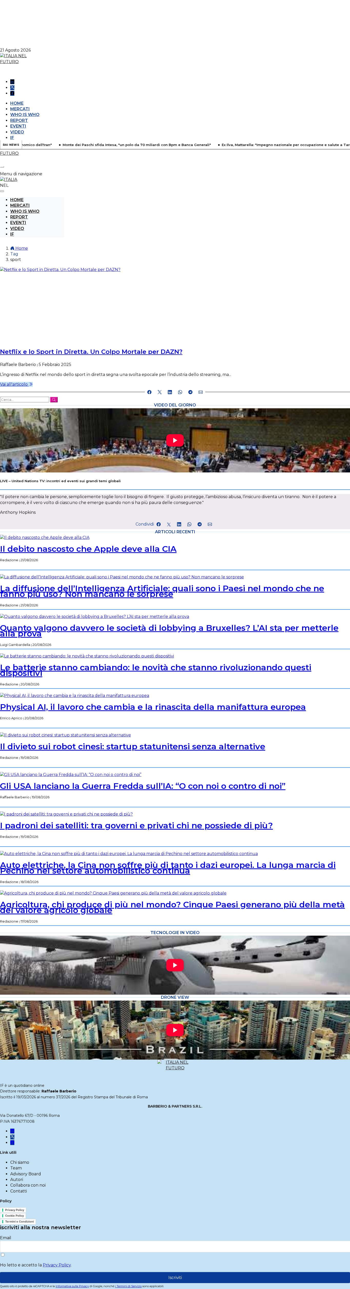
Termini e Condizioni (19, 1221)
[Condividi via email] (200, 392)
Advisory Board (25, 1173)
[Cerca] (54, 399)
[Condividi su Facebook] (149, 392)
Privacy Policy (14, 1210)
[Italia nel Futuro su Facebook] (12, 93)
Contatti (18, 1191)
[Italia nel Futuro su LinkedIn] (12, 81)
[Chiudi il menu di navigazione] (2, 191)
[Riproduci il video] (175, 440)
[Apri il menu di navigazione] (2, 167)
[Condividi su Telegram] (190, 392)
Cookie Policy (14, 1215)
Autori (16, 1179)
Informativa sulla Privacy (72, 1286)
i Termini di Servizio (128, 1286)
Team (16, 1168)
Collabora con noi (28, 1185)
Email (5, 1237)
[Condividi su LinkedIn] (169, 392)
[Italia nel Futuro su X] (12, 87)
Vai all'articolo (14, 384)
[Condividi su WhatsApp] (180, 392)
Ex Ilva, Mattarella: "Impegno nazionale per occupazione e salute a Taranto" (264, 145)
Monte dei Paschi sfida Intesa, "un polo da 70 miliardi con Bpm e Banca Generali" (110, 145)
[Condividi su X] (159, 392)
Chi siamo (19, 1162)
